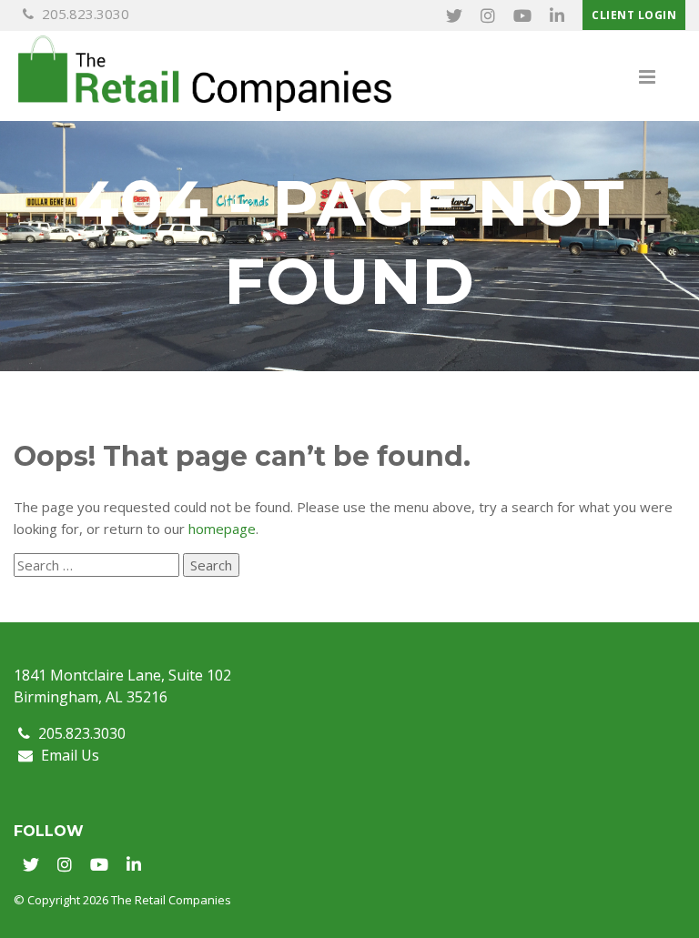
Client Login (634, 15)
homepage (222, 528)
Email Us (68, 755)
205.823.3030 (83, 14)
